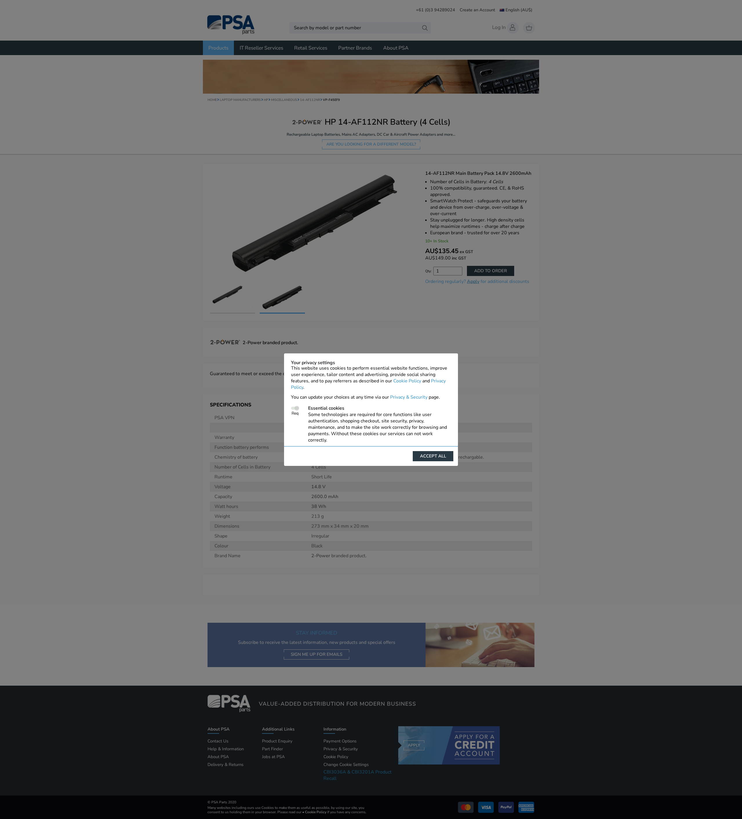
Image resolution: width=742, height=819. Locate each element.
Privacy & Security (409, 397)
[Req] (295, 408)
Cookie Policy (407, 381)
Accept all (433, 456)
